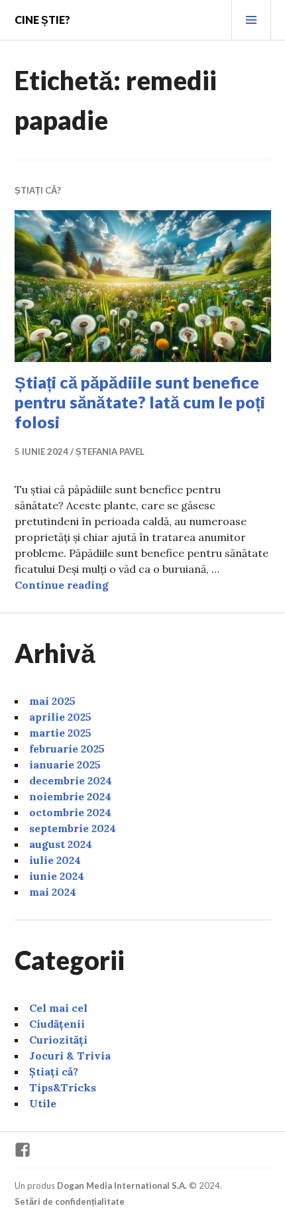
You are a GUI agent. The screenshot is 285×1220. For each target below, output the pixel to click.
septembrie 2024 (72, 828)
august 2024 (60, 844)
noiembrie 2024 (70, 796)
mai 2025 (52, 700)
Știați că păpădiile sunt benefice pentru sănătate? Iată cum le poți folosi (140, 402)
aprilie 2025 (60, 716)
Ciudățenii (57, 1023)
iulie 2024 (55, 860)
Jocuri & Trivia (70, 1055)
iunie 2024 (56, 876)
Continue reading (62, 584)
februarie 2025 (67, 748)
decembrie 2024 (70, 780)
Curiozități (58, 1039)
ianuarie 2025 (65, 764)
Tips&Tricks (62, 1087)
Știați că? (38, 190)
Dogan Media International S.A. (122, 1185)
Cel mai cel (58, 1007)
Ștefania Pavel (110, 451)
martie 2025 (60, 732)
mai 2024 (52, 891)
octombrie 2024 (70, 812)
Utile (42, 1103)
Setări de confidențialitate (70, 1201)
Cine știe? (42, 19)
